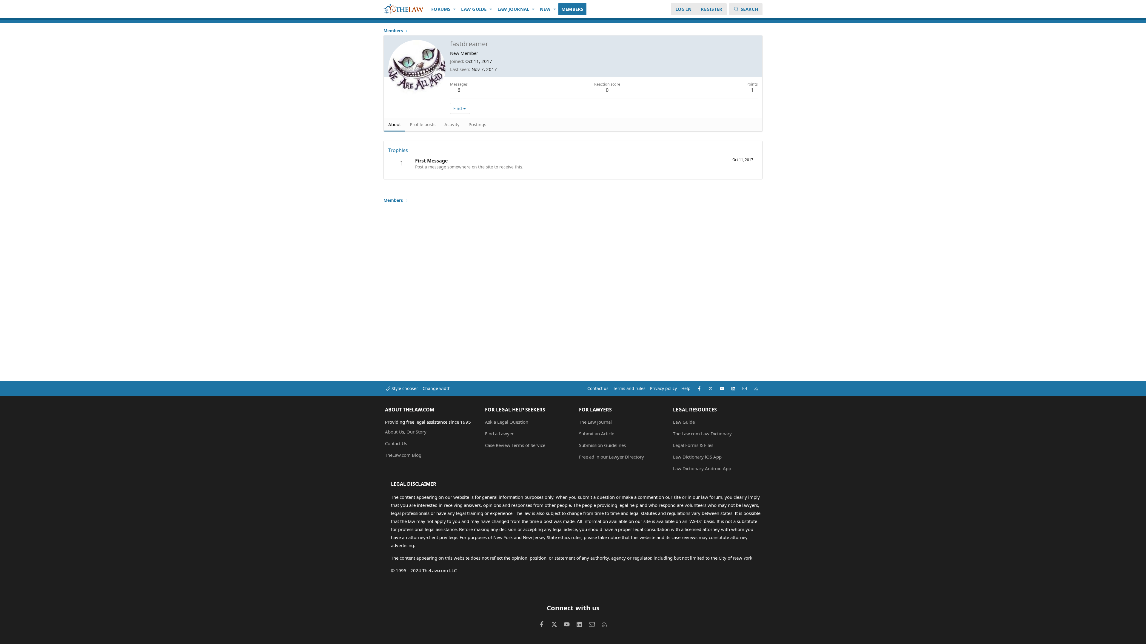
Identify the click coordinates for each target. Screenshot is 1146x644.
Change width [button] (437, 388)
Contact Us (396, 443)
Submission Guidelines (602, 445)
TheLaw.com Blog (403, 455)
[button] (454, 9)
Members (572, 9)
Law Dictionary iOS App (697, 457)
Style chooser (404, 388)
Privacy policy (663, 388)
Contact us (598, 388)
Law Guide (473, 9)
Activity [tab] (452, 124)
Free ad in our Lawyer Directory (611, 457)
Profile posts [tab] (422, 124)
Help (686, 388)
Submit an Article (596, 433)
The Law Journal (595, 422)
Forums (441, 9)
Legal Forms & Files (693, 445)
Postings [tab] (477, 124)
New (545, 9)
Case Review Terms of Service (515, 445)
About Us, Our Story (405, 432)
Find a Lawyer (499, 433)
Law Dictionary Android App (702, 468)
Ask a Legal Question (506, 422)
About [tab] (394, 124)
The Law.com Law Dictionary (702, 433)
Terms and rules (629, 388)
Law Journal (513, 9)
